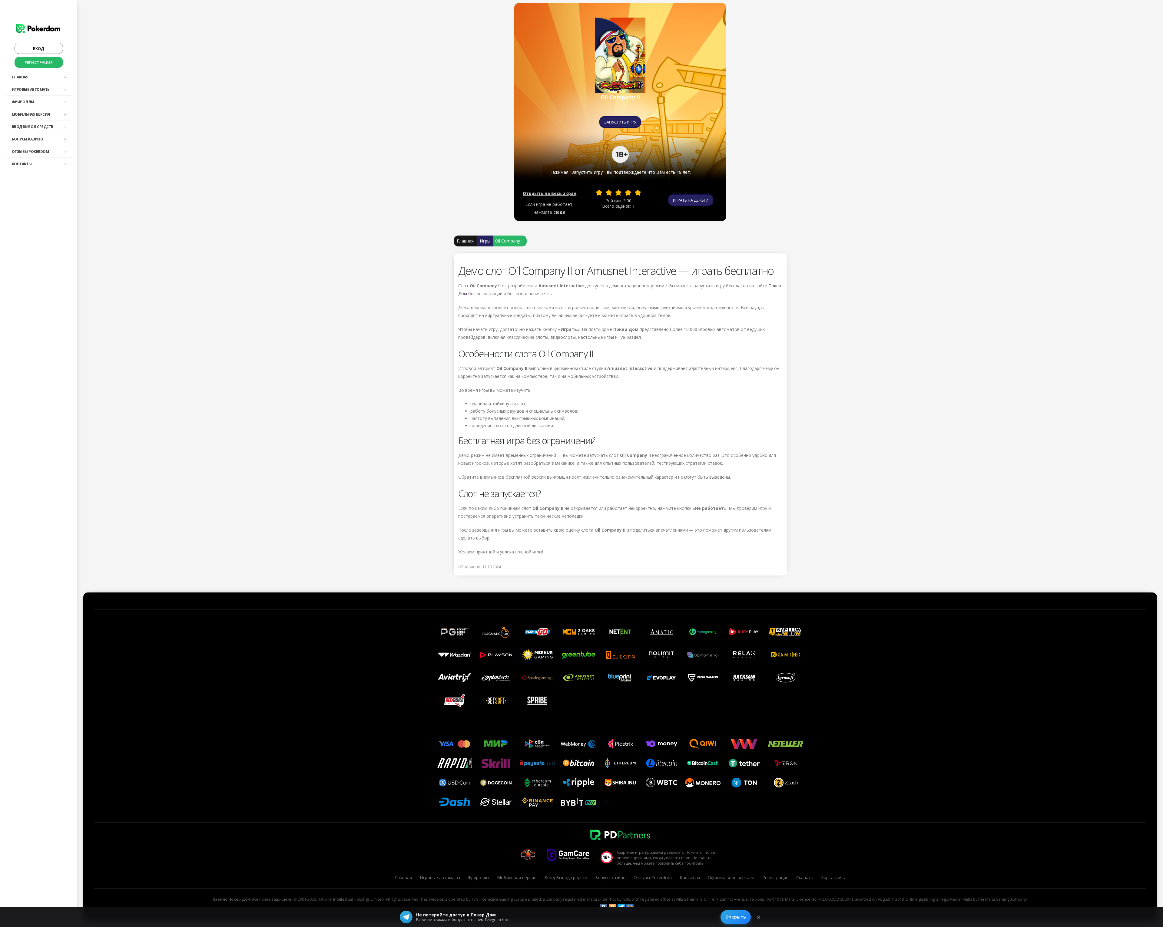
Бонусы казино (27, 139)
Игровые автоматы (31, 89)
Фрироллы (23, 101)
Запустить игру (620, 122)
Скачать (804, 877)
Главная (20, 77)
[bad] (599, 193)
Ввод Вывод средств (32, 126)
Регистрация (39, 62)
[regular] (618, 193)
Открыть (735, 917)
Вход (38, 48)
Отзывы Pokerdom (30, 151)
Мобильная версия (31, 114)
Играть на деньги (690, 200)
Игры (485, 241)
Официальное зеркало (731, 877)
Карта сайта (834, 877)
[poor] (608, 193)
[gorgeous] (638, 193)
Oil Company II (509, 241)
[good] (628, 193)
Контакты (22, 164)
